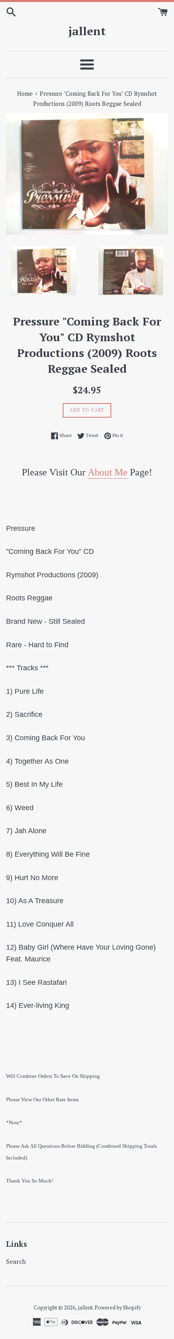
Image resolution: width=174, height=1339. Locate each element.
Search (16, 1261)
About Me (107, 472)
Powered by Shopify (118, 1307)
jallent (87, 30)
